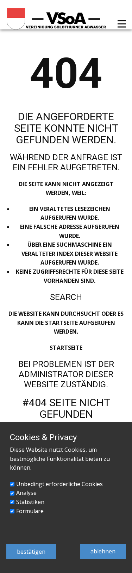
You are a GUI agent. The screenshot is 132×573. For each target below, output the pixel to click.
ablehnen (102, 551)
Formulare (30, 511)
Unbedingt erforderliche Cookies (59, 484)
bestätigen (31, 551)
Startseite (66, 348)
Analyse (26, 493)
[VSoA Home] (56, 18)
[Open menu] (122, 23)
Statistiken (30, 502)
